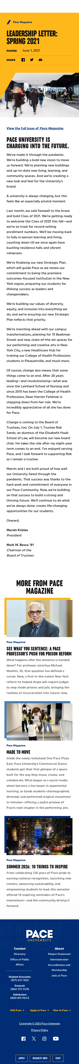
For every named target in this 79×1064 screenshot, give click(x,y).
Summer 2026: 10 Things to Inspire (37, 867)
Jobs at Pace (59, 975)
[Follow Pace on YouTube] (56, 1038)
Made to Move (18, 752)
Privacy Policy (39, 1030)
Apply (22, 1058)
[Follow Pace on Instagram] (44, 1038)
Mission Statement (59, 954)
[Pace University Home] (39, 936)
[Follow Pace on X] (34, 1038)
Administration (59, 959)
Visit (58, 1058)
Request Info (40, 1058)
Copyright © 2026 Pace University (39, 1023)
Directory (19, 954)
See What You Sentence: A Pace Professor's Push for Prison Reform (39, 651)
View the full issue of (35, 128)
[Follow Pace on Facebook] (23, 1038)
